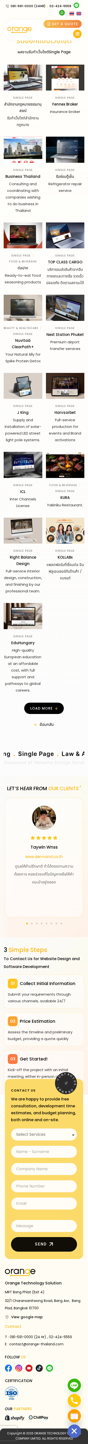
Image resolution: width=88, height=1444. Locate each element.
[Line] (74, 1385)
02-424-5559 (60, 6)
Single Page (23, 97)
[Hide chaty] (74, 1431)
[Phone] (74, 1400)
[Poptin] (74, 1416)
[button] (44, 708)
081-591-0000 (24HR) (28, 6)
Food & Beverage (23, 261)
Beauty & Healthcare (21, 328)
